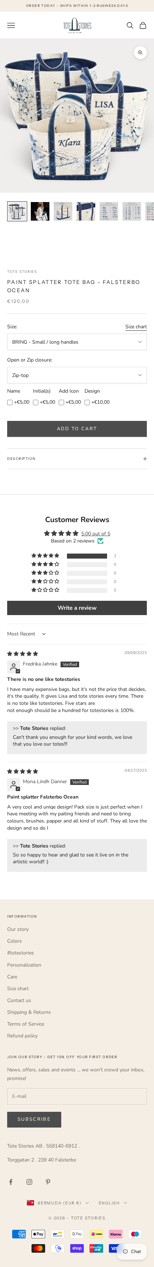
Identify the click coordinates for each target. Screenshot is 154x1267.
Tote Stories (22, 272)
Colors (14, 941)
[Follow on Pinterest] (48, 1181)
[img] (22, 653)
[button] (46, 556)
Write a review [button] (77, 608)
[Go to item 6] (132, 211)
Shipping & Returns (29, 1012)
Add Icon (69, 391)
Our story (18, 929)
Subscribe (34, 1119)
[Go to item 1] (17, 211)
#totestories (20, 952)
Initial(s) (41, 391)
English (109, 1202)
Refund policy (22, 1035)
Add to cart (77, 429)
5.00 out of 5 (95, 533)
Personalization (24, 965)
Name (13, 391)
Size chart (136, 326)
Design (92, 391)
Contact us (19, 1000)
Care (12, 976)
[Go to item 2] (40, 211)
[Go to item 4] (86, 211)
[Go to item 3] (63, 211)
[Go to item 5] (109, 211)
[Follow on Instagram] (29, 1181)
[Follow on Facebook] (10, 1181)
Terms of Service (25, 1024)
